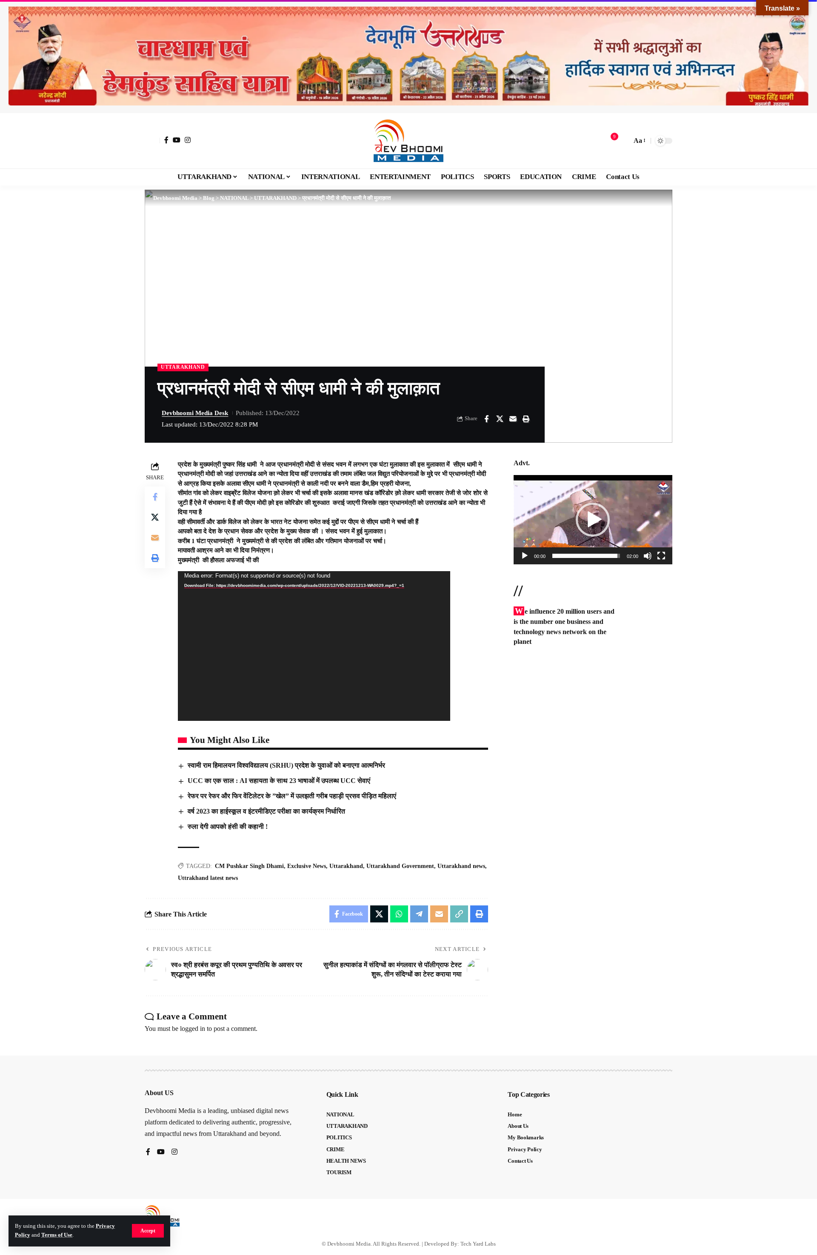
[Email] (513, 419)
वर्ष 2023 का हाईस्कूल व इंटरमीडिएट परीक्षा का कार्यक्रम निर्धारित (266, 811)
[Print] (526, 419)
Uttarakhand (346, 866)
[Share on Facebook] (486, 419)
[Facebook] (166, 140)
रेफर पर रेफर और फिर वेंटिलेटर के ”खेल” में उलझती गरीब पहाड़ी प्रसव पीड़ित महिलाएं (294, 796)
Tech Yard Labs (478, 1244)
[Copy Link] (459, 913)
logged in (192, 1028)
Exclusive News (306, 866)
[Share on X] (500, 419)
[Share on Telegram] (419, 913)
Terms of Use (56, 1235)
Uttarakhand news (461, 866)
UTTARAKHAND (183, 367)
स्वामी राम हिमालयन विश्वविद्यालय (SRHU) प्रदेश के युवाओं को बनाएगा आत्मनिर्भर (286, 765)
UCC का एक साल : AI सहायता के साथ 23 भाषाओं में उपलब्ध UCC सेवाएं (279, 780)
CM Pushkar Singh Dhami (249, 866)
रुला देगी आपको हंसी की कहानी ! (228, 826)
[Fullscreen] (661, 556)
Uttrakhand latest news (208, 878)
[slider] (586, 556)
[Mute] (647, 556)
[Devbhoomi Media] (408, 141)
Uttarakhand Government (400, 866)
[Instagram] (188, 140)
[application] (314, 646)
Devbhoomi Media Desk (195, 413)
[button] (148, 1231)
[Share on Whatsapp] (399, 913)
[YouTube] (177, 140)
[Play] (524, 556)
